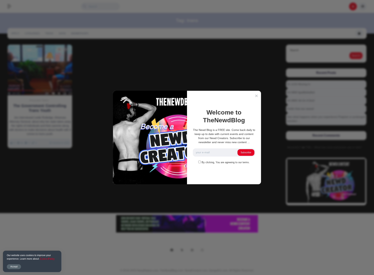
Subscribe (246, 152)
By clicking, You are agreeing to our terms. (226, 162)
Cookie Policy (47, 258)
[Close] (256, 96)
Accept (14, 266)
